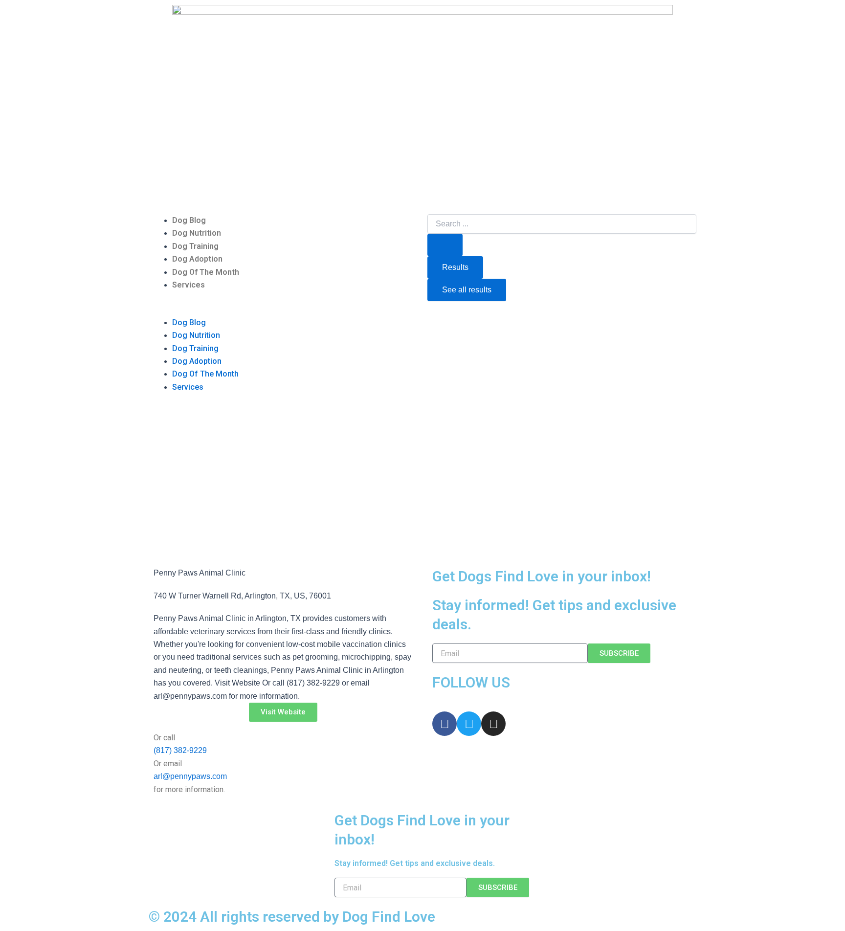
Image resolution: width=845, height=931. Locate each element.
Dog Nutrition (196, 233)
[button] (283, 309)
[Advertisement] (422, 483)
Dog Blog (189, 220)
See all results (466, 290)
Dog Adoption (197, 259)
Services (188, 284)
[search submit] (445, 245)
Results (455, 267)
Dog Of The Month (205, 272)
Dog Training (195, 246)
